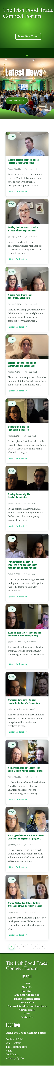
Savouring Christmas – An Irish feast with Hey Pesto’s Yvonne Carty (24, 702)
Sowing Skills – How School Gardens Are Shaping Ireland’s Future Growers (25, 905)
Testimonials (27, 1009)
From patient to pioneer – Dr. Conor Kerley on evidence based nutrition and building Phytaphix (22, 565)
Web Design (11, 1058)
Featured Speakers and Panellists (27, 1005)
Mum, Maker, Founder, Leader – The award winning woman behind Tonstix (25, 769)
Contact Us (26, 1017)
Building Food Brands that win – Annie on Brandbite (20, 297)
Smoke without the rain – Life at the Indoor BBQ (18, 428)
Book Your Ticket (28, 36)
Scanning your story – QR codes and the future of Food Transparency (24, 634)
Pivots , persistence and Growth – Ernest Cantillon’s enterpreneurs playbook (26, 837)
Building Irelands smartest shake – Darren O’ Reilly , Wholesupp (23, 161)
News (27, 1013)
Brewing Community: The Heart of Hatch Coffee (19, 496)
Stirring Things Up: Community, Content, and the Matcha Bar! (22, 364)
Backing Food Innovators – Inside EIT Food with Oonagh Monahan (23, 229)
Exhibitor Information (27, 998)
